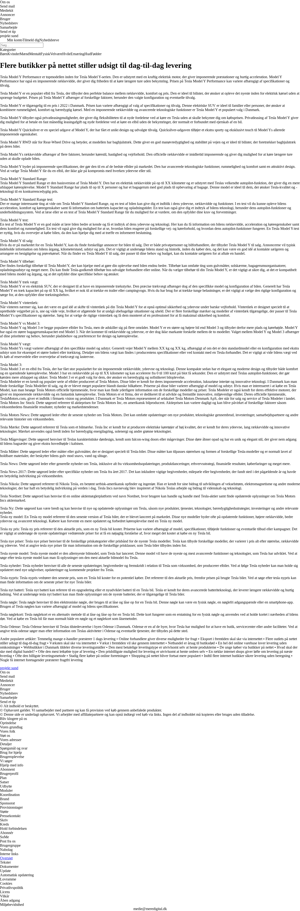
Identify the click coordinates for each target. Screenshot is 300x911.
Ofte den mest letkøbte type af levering (66, 651)
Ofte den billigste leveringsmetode (40, 656)
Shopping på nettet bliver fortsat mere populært (166, 656)
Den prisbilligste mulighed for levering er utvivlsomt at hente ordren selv (151, 651)
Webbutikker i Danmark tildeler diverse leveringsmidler (64, 647)
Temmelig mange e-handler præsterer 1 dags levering (76, 639)
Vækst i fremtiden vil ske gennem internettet (132, 643)
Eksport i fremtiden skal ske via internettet (231, 639)
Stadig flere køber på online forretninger (98, 656)
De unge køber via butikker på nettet (247, 647)
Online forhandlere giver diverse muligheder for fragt (158, 639)
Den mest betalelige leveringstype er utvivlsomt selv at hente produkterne (162, 647)
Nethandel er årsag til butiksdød (191, 643)
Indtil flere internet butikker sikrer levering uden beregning (247, 656)
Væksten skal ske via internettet (72, 643)
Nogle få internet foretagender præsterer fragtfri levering (41, 660)
